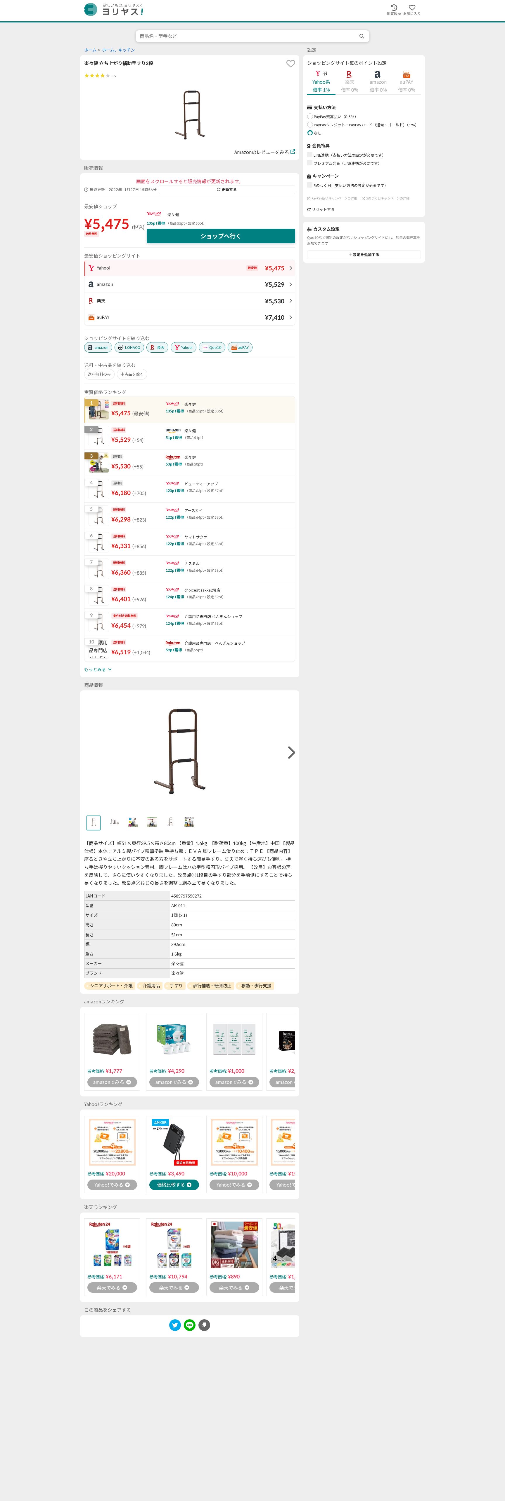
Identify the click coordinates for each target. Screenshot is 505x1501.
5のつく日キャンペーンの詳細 (387, 198)
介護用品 (151, 985)
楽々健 (173, 214)
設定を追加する (366, 254)
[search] (362, 36)
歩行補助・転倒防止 (212, 985)
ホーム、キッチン (118, 50)
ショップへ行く (220, 235)
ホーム (90, 50)
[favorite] (290, 63)
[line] (189, 1326)
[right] (290, 753)
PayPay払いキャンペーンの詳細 (334, 198)
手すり (176, 985)
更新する (229, 189)
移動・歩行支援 (256, 985)
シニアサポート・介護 (111, 985)
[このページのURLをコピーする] (204, 1325)
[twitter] (175, 1326)
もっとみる (95, 669)
